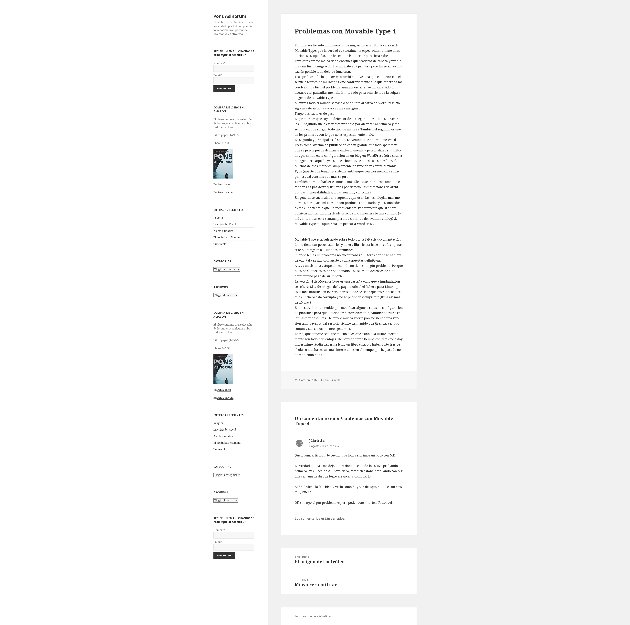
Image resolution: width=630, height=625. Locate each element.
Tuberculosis (221, 244)
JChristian (317, 440)
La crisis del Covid (224, 224)
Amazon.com (225, 192)
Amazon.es (224, 184)
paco (326, 380)
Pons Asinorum (229, 16)
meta (337, 380)
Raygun (218, 218)
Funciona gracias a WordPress (314, 616)
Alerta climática (223, 231)
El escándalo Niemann (227, 237)
